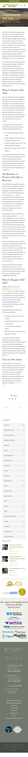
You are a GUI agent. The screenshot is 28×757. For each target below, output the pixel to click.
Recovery (17, 21)
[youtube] (16, 658)
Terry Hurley (7, 21)
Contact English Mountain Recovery (14, 718)
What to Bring (14, 708)
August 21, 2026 (15, 551)
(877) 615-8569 (14, 1)
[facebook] (7, 658)
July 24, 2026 (14, 572)
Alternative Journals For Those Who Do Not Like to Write (16, 547)
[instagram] (21, 658)
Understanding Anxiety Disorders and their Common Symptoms (17, 559)
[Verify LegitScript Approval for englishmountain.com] (8, 729)
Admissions (14, 710)
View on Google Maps (14, 671)
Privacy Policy (14, 746)
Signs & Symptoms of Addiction (14, 700)
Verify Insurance (14, 713)
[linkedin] (12, 658)
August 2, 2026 (14, 563)
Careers (14, 715)
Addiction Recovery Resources (14, 703)
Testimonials (14, 705)
